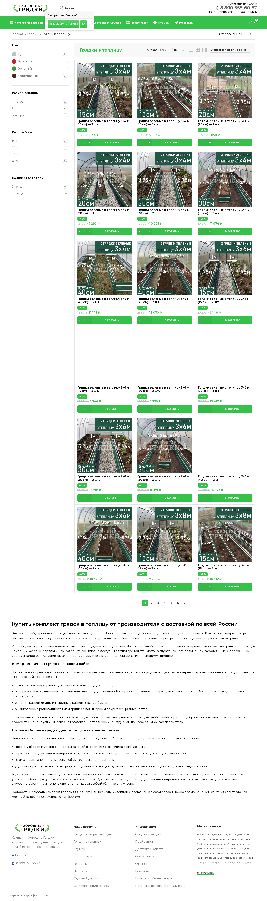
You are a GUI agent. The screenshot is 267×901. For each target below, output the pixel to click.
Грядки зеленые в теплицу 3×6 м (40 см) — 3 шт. (103, 566)
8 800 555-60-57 (238, 8)
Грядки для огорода (235, 858)
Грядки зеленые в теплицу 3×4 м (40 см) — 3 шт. (163, 300)
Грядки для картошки (216, 848)
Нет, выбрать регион (63, 24)
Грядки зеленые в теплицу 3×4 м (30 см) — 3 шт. (224, 211)
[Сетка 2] (198, 50)
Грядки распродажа (233, 876)
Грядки (33, 34)
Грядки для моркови (237, 853)
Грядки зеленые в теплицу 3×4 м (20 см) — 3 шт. (103, 211)
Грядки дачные (221, 839)
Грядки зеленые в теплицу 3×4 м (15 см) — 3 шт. (163, 122)
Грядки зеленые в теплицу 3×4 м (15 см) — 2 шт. (103, 122)
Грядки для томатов (221, 867)
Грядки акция (232, 834)
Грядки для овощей (209, 858)
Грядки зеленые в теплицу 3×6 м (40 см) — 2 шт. (223, 478)
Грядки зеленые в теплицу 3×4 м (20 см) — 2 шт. (224, 122)
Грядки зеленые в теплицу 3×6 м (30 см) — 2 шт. (103, 478)
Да (83, 24)
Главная (18, 34)
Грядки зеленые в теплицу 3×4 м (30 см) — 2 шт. (163, 211)
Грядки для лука (213, 853)
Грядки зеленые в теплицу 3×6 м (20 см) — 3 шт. (223, 389)
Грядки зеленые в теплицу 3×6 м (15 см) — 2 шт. (223, 300)
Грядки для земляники (217, 844)
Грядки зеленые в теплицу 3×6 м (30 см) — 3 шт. (163, 478)
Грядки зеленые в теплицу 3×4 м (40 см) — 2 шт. (103, 300)
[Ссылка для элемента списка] (41, 863)
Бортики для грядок (209, 834)
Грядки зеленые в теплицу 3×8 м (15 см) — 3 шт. (223, 566)
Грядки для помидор (228, 862)
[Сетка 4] (204, 50)
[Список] (191, 50)
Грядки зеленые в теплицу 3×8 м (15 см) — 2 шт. (163, 566)
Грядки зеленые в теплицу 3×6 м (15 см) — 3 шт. (103, 389)
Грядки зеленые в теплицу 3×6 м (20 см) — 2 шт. (163, 389)
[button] (104, 142)
